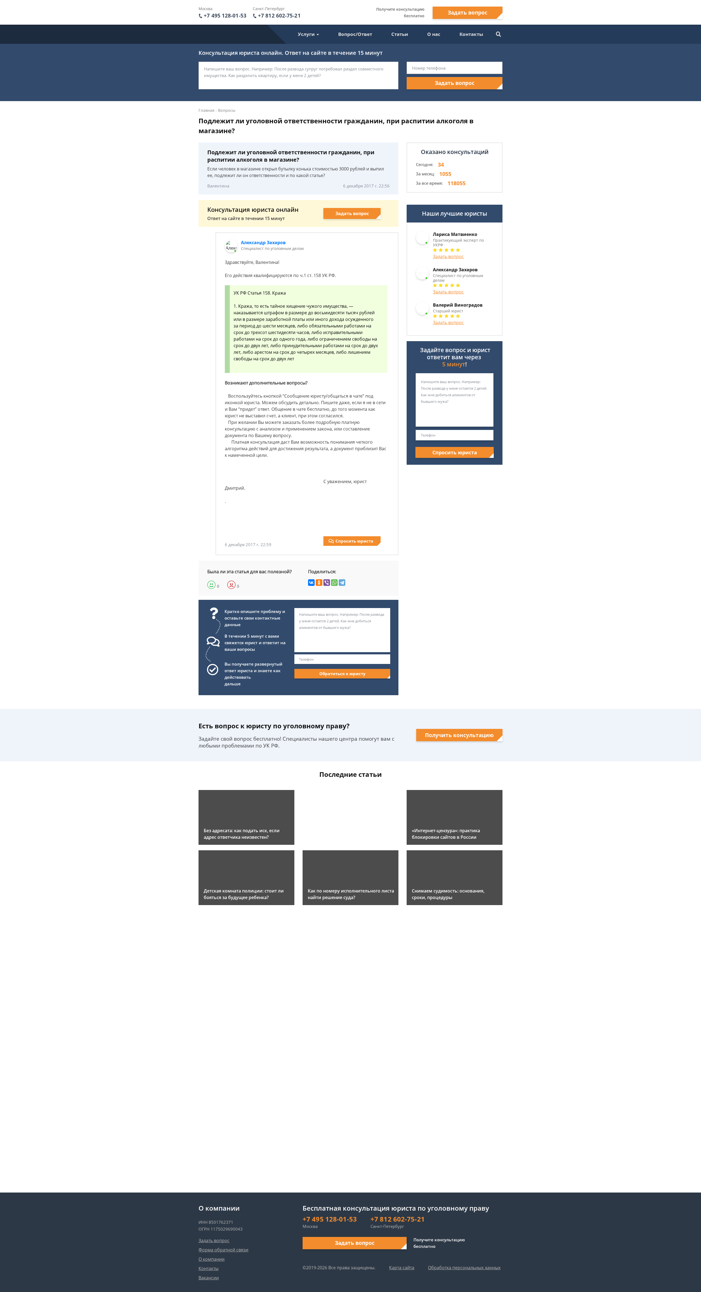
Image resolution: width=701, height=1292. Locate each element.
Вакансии (209, 1278)
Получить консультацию (459, 735)
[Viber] (326, 582)
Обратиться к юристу (342, 673)
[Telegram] (342, 582)
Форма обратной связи (223, 1250)
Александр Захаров (263, 242)
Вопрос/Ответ (355, 34)
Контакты (471, 34)
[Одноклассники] (319, 582)
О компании (212, 1259)
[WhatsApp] (334, 582)
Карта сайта (401, 1268)
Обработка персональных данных (464, 1268)
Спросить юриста (354, 541)
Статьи (399, 34)
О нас (433, 34)
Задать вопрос (467, 12)
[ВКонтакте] (311, 582)
